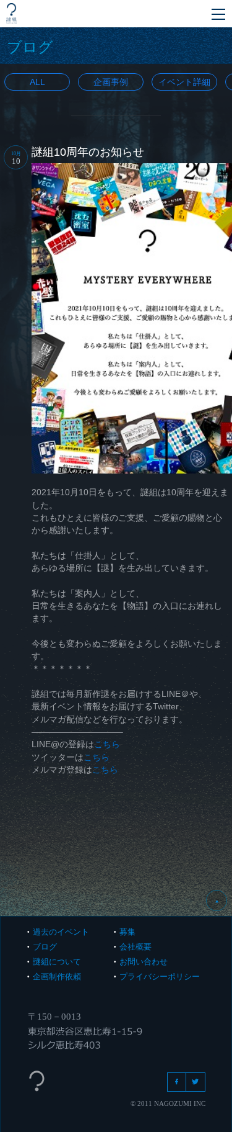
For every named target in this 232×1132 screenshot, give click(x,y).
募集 (127, 932)
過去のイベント (61, 932)
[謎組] (11, 13)
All (37, 82)
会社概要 (135, 946)
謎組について (57, 961)
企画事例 (110, 82)
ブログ (45, 946)
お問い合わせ (143, 961)
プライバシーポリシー (159, 976)
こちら (107, 744)
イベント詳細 (184, 82)
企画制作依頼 (57, 976)
